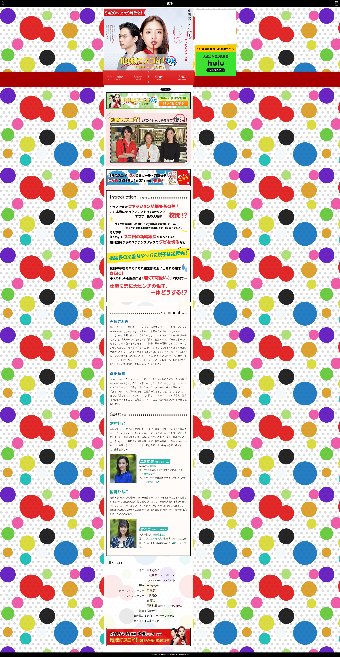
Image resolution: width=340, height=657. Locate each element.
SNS (181, 77)
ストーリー (137, 77)
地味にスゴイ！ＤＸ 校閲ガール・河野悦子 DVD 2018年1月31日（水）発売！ (148, 177)
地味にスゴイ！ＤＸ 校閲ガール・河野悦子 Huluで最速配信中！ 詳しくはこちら (148, 100)
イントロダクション (115, 77)
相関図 (159, 77)
